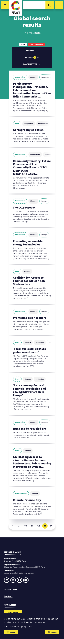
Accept (54, 632)
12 (38, 525)
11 (32, 525)
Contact (8, 596)
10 (25, 525)
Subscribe (13, 613)
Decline (13, 632)
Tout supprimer (36, 44)
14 (51, 525)
